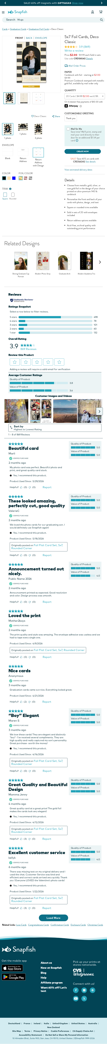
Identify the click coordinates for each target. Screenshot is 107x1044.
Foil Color (26, 173)
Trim (5, 188)
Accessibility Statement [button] (30, 1035)
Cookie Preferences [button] (60, 1031)
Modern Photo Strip (42, 273)
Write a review (74, 50)
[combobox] (53, 20)
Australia (93, 1023)
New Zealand (53, 1027)
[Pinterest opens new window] (94, 989)
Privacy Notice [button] (40, 1031)
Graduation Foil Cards (39, 29)
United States (78, 1023)
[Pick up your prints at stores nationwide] (77, 969)
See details (91, 161)
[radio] (4, 178)
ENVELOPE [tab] (41, 38)
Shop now (77, 3)
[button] (3, 12)
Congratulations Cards (38, 925)
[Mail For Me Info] (77, 140)
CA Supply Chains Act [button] (83, 1031)
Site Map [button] (16, 1031)
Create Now (83, 151)
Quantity (70, 90)
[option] (9, 99)
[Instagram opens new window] (85, 989)
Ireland (37, 1023)
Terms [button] (27, 1031)
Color (6, 173)
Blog (43, 972)
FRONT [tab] (19, 38)
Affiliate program (52, 982)
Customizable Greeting (79, 113)
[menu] (55, 116)
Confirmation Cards (60, 925)
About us (46, 962)
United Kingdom (60, 1023)
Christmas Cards (95, 925)
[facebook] (77, 989)
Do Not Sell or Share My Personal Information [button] (66, 1035)
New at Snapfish (51, 967)
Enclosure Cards (78, 925)
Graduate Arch (64, 273)
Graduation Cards (18, 29)
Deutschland (14, 1023)
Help (43, 977)
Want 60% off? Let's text (54, 989)
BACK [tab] (29, 38)
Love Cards (21, 925)
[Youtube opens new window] (77, 997)
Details (89, 58)
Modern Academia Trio (86, 273)
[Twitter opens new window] (85, 997)
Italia (46, 1023)
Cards (5, 29)
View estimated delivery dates (78, 169)
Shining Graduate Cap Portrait (20, 275)
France (27, 1023)
